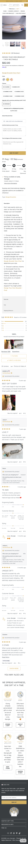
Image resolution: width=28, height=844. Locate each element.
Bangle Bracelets (11, 197)
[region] (14, 344)
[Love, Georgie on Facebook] (11, 833)
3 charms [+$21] (19, 91)
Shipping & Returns (8, 310)
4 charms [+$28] (7, 96)
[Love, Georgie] (14, 5)
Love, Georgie (11, 838)
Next (17, 8)
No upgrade (6, 104)
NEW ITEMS (8, 767)
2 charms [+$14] (7, 91)
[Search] (22, 5)
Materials (6, 299)
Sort (12, 366)
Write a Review (18, 360)
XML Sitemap (16, 840)
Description (7, 203)
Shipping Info (20, 772)
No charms (6, 87)
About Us (20, 724)
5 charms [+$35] (19, 96)
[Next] (24, 27)
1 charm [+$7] (16, 87)
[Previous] (3, 27)
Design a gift (7, 724)
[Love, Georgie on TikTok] (20, 833)
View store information (10, 183)
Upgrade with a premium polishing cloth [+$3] (14, 109)
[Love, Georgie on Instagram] (14, 833)
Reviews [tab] (5, 352)
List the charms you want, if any (10, 125)
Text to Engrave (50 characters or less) (11, 138)
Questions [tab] (15, 352)
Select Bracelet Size (7, 115)
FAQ (5, 305)
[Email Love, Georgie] (8, 833)
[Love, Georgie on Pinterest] (17, 833)
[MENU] (1, 5)
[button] (11, 53)
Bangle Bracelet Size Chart (13, 261)
